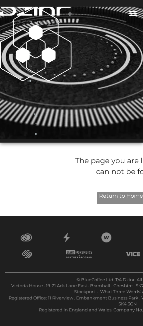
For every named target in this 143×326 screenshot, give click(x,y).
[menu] (133, 13)
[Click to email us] (36, 128)
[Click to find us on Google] (36, 137)
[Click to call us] (36, 117)
